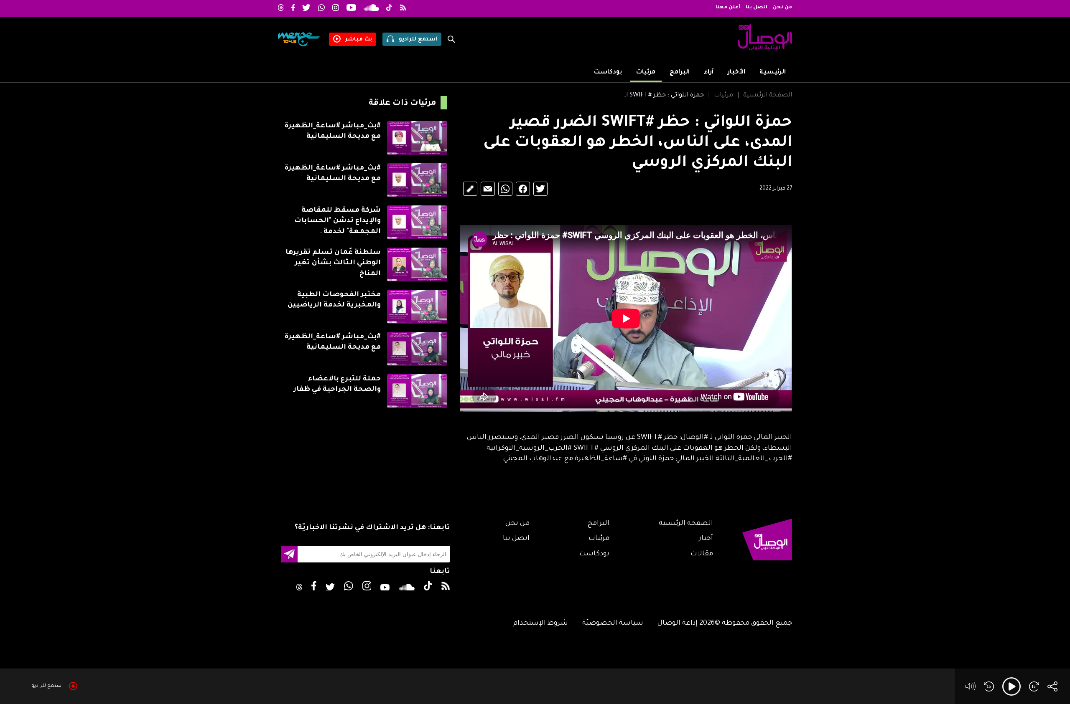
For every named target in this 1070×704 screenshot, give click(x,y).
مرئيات (645, 72)
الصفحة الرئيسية (767, 95)
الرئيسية (772, 72)
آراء (708, 72)
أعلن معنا (728, 7)
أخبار (706, 538)
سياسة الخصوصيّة (612, 623)
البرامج (680, 72)
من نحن (782, 7)
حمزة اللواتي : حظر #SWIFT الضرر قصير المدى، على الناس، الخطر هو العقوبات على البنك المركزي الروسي (662, 95)
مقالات (701, 554)
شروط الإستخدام (540, 623)
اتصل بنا (756, 7)
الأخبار (736, 72)
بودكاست (608, 72)
